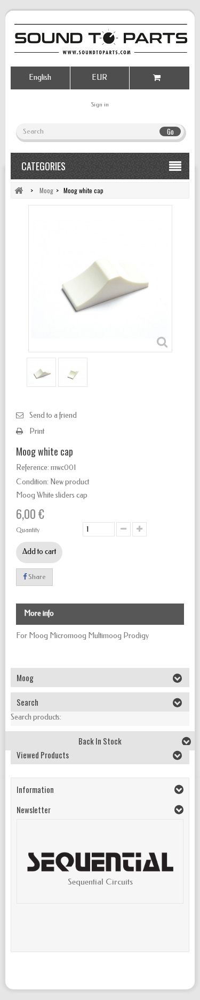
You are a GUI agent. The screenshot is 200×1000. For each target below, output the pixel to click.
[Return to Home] (18, 190)
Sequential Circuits (100, 882)
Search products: (36, 717)
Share (36, 577)
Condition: (32, 481)
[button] (30, 869)
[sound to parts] (100, 39)
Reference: (32, 467)
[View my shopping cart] (159, 78)
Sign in (100, 104)
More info (39, 613)
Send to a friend (53, 415)
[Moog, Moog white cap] (41, 372)
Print (36, 431)
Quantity (27, 530)
